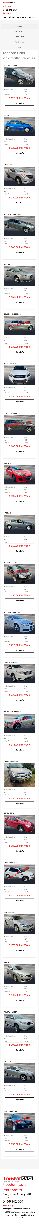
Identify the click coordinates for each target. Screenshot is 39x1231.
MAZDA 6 (7, 513)
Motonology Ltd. (20, 1215)
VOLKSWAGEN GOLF (12, 65)
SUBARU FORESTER (11, 761)
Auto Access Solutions (18, 1212)
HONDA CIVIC (9, 813)
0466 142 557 (10, 9)
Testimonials (19, 42)
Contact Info (19, 31)
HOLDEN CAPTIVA (10, 364)
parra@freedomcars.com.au (19, 17)
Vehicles (19, 26)
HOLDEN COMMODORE (12, 214)
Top (35, 1225)
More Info (19, 103)
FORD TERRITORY (10, 863)
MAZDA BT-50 (9, 165)
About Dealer (19, 37)
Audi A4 (7, 264)
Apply (19, 47)
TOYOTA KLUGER (10, 413)
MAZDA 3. (7, 463)
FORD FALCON (9, 912)
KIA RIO (6, 115)
